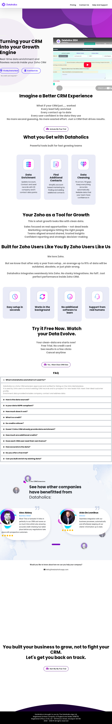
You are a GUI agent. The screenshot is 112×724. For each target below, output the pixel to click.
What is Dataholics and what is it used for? (26, 380)
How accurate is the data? (18, 447)
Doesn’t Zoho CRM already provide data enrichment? (30, 429)
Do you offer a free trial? (17, 453)
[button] (56, 379)
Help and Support (100, 5)
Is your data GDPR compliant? (19, 405)
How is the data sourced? (17, 399)
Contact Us (84, 5)
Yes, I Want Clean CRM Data (57, 365)
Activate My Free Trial (58, 129)
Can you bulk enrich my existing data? (23, 458)
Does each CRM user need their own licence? (26, 441)
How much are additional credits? (21, 435)
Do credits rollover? (15, 423)
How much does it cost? (17, 411)
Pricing (73, 5)
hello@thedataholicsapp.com (57, 570)
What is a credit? (13, 417)
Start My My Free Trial (58, 669)
